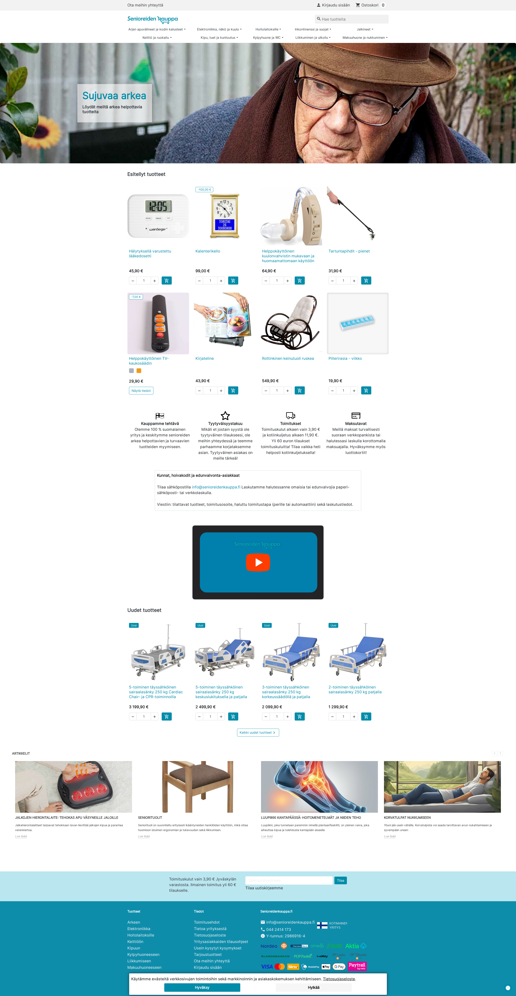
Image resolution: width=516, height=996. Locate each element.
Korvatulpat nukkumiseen (407, 818)
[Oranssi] (138, 370)
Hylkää (313, 987)
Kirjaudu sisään (208, 967)
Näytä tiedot (141, 391)
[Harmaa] (131, 370)
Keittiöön (135, 941)
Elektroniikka (138, 928)
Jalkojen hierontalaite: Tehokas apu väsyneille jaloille (66, 818)
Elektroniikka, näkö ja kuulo (218, 29)
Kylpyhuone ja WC (267, 37)
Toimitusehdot (207, 922)
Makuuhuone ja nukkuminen (364, 37)
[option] (258, 103)
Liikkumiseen (139, 960)
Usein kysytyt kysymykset (217, 948)
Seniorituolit (150, 818)
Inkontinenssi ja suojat (312, 29)
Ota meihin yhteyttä (145, 5)
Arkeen (133, 922)
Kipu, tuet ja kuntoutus (218, 37)
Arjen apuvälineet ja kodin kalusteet (155, 29)
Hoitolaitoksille (267, 29)
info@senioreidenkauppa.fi (216, 487)
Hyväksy (202, 987)
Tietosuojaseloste (210, 935)
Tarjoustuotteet (208, 954)
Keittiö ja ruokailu (156, 37)
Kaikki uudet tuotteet (258, 732)
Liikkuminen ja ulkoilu (311, 37)
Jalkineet (363, 29)
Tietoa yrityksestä (210, 928)
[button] (333, 5)
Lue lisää (21, 836)
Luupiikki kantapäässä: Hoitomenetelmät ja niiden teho (311, 818)
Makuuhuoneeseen (144, 967)
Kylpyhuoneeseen (143, 954)
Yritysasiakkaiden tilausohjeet (221, 941)
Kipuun (133, 948)
